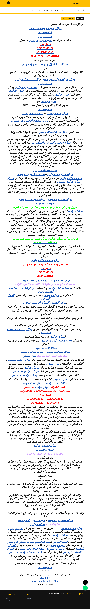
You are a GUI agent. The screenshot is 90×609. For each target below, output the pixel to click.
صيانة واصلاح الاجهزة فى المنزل (29, 120)
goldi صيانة (45, 32)
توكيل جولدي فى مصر (26, 371)
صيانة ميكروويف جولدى (31, 174)
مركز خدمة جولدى (57, 113)
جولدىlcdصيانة (45, 203)
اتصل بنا (32, 10)
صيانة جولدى (45, 83)
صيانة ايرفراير (9, 600)
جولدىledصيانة (45, 449)
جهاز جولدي (29, 355)
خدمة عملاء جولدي (71, 178)
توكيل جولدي (31, 367)
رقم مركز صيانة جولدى (33, 280)
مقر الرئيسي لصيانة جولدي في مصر (29, 541)
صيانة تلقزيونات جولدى (31, 199)
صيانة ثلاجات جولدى (45, 347)
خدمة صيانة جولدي (60, 287)
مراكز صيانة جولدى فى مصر (45, 28)
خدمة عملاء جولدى (32, 113)
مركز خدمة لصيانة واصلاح (53, 131)
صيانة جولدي (17, 90)
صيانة (7, 598)
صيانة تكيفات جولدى (45, 445)
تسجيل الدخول (29, 598)
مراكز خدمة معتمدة (19, 359)
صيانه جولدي (57, 545)
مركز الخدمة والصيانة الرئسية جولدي (44, 302)
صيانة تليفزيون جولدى (60, 520)
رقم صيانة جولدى (60, 280)
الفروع (52, 10)
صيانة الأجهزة (80, 18)
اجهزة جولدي (62, 94)
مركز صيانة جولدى (32, 382)
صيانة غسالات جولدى (58, 351)
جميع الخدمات (38, 10)
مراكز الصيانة (46, 10)
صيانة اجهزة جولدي (40, 40)
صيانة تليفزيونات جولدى (31, 520)
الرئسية (61, 10)
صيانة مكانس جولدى (31, 351)
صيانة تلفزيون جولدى (59, 199)
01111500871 (77, 3)
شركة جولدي (51, 295)
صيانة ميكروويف (9, 605)
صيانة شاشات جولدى (45, 170)
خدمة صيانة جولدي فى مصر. (26, 552)
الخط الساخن (60, 541)
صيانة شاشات (8, 602)
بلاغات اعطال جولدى (27, 79)
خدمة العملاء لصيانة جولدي (56, 340)
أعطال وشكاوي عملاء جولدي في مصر (42, 548)
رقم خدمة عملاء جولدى (45, 260)
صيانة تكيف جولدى (57, 382)
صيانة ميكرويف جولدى (60, 174)
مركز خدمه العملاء (71, 528)
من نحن (56, 10)
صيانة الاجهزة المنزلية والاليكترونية (51, 142)
